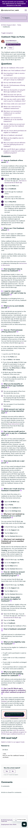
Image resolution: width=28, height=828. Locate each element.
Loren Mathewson (11, 40)
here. (22, 343)
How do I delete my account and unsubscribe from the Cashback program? (14, 126)
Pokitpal (4, 701)
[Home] (10, 10)
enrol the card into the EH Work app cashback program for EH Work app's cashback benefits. (14, 732)
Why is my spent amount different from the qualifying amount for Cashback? (14, 144)
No (13, 771)
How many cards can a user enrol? (14, 104)
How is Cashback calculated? (13, 135)
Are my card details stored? (12, 82)
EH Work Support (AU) (8, 25)
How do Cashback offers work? (14, 68)
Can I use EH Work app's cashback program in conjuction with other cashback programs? (14, 151)
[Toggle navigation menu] (25, 10)
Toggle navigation (7, 33)
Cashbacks (6, 27)
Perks (19, 25)
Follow (10, 47)
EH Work (5, 749)
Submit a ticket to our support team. (13, 742)
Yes (7, 771)
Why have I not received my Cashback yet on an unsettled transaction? (13, 119)
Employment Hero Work (8, 824)
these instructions (13, 424)
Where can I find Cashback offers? (15, 70)
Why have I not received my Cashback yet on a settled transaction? (12, 113)
